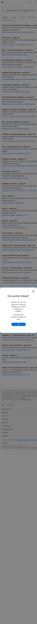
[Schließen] (33, 291)
